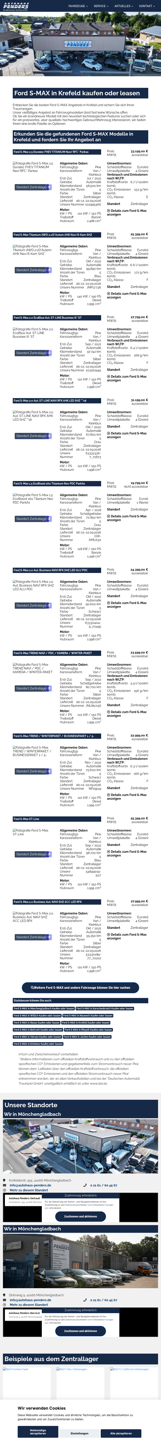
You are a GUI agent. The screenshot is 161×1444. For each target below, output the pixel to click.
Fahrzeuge (77, 6)
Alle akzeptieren (121, 1433)
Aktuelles (122, 6)
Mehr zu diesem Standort (29, 1190)
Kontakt (145, 6)
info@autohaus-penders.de (30, 1185)
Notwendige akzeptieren (38, 1432)
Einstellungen (79, 1433)
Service (100, 6)
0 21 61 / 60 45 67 (103, 1185)
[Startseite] (16, 6)
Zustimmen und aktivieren (80, 1216)
